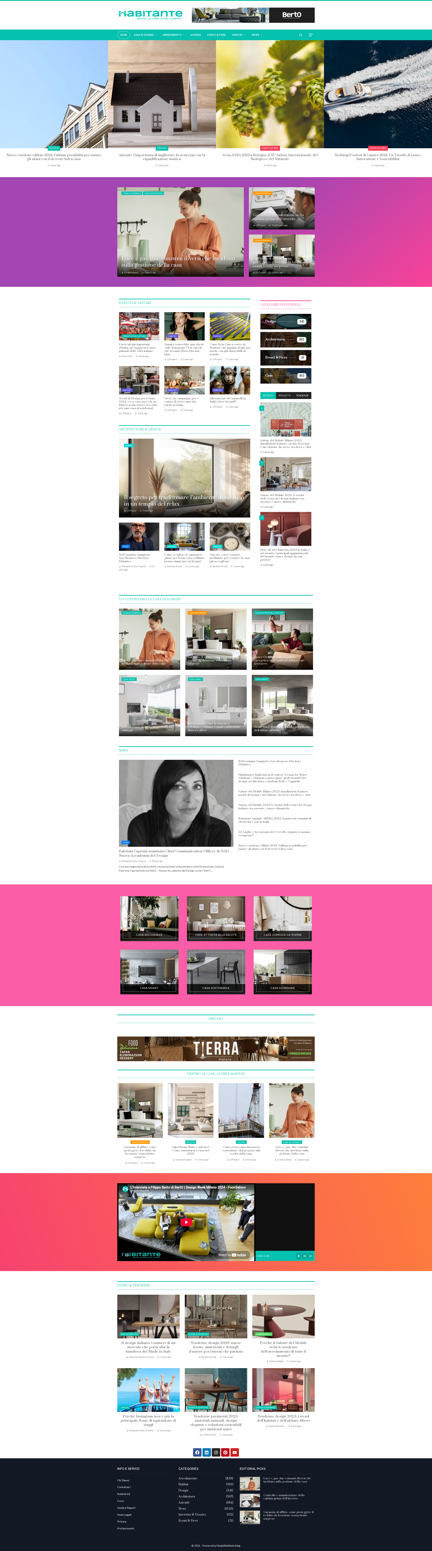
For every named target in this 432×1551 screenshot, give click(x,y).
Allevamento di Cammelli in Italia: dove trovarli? (228, 400)
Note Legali (124, 1514)
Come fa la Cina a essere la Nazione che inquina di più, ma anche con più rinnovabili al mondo (230, 349)
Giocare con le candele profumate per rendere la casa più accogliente (230, 558)
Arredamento (263, 1334)
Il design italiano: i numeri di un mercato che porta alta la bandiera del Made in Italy (148, 1347)
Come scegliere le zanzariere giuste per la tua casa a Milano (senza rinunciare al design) (184, 558)
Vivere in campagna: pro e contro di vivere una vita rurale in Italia (181, 402)
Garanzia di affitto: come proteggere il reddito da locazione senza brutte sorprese (241, 1152)
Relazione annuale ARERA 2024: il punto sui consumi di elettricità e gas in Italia (274, 820)
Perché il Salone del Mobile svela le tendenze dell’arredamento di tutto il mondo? (283, 1349)
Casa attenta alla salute (270, 613)
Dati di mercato (129, 1334)
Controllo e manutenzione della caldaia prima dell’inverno (191, 1150)
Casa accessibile (132, 193)
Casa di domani (262, 193)
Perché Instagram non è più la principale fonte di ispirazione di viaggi (148, 1420)
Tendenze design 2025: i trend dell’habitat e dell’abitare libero (283, 1418)
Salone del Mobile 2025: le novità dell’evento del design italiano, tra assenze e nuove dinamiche (282, 498)
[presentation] (2, 103)
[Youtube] (235, 1452)
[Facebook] (197, 1452)
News (126, 546)
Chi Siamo (123, 1480)
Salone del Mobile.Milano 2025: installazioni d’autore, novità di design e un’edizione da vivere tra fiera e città (285, 444)
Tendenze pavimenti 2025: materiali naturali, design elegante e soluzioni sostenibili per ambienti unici (216, 1422)
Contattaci (123, 1487)
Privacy (122, 1521)
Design (129, 445)
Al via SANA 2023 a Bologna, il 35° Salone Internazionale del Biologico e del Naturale (54, 157)
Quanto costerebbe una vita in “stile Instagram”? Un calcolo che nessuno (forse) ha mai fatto (184, 349)
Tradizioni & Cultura (134, 336)
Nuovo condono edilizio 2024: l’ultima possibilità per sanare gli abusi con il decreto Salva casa (272, 847)
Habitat (172, 336)
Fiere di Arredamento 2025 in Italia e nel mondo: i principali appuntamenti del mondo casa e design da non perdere (285, 555)
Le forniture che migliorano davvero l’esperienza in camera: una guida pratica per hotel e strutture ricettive (378, 157)
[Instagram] (216, 1452)
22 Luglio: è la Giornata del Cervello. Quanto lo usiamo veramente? (274, 833)
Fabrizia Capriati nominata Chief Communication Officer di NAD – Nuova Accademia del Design (175, 853)
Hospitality (378, 148)
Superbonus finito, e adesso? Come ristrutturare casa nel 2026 (291, 1150)
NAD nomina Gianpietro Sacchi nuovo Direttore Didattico (135, 558)
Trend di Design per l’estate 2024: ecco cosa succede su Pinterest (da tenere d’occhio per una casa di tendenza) (138, 403)
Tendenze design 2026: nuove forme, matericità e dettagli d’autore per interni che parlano (216, 1347)
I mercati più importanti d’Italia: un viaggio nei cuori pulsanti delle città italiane (137, 348)
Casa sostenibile (153, 193)
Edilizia (292, 1142)
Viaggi (124, 1407)
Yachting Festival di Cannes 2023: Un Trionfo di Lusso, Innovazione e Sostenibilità (162, 157)
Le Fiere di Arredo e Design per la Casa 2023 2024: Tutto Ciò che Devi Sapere (270, 157)
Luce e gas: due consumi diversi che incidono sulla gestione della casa (140, 1150)
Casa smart (129, 679)
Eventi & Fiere (54, 148)
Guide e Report (126, 1507)
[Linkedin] (206, 1452)
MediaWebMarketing (228, 1545)
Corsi (120, 1500)
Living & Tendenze (198, 1334)
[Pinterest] (225, 1452)
